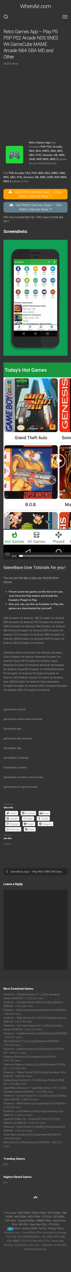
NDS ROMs (54, 1212)
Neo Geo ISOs (38, 1224)
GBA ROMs (24, 1212)
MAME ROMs (44, 1220)
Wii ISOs (23, 1224)
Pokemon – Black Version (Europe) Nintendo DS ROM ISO (34, 1010)
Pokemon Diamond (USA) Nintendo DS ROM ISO (29, 1056)
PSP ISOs (10, 1220)
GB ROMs (58, 1216)
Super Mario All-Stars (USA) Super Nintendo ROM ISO (32, 1134)
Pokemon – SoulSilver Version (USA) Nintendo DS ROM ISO (35, 1033)
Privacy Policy (56, 1228)
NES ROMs (34, 1216)
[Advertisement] (35, 104)
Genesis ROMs (26, 1220)
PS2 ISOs (54, 1224)
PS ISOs (47, 1216)
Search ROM (29, 1228)
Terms (43, 1228)
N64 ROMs (20, 1216)
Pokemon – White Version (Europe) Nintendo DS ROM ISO (34, 1103)
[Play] (7, 554)
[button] (58, 461)
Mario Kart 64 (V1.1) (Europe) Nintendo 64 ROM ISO (31, 1041)
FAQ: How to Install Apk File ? (20, 217)
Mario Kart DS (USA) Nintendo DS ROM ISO (26, 1142)
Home (16, 1228)
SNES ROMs (39, 1212)
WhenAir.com (35, 6)
